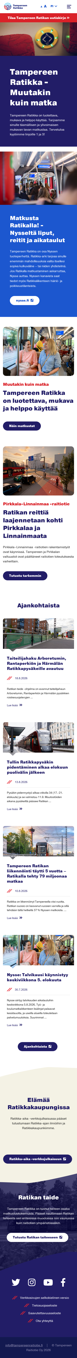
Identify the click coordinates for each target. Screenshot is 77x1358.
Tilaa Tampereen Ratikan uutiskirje (37, 18)
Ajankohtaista (35, 1046)
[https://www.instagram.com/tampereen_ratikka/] (33, 1282)
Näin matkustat (22, 426)
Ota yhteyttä (44, 1321)
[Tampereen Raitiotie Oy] (15, 6)
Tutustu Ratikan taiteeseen (35, 1237)
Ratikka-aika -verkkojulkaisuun (35, 1159)
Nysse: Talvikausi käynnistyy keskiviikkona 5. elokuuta (37, 977)
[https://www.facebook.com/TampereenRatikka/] (63, 1282)
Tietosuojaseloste (44, 1305)
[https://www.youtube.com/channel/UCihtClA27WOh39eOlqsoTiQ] (49, 1282)
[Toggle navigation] (69, 6)
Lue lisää (12, 705)
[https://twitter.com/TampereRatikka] (17, 1282)
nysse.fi (22, 300)
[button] (54, 6)
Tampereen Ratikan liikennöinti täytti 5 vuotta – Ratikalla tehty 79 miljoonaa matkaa (37, 873)
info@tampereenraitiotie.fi (24, 1345)
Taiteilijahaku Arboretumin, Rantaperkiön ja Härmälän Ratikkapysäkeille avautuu (36, 663)
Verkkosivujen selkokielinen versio (44, 1298)
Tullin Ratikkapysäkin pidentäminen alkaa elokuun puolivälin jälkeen (37, 767)
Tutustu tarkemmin (25, 576)
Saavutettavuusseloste (44, 1313)
